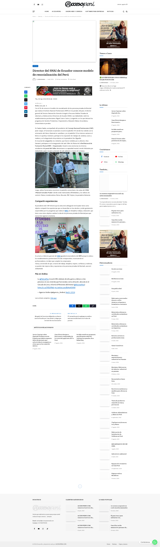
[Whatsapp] (154, 542)
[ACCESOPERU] (80, 4)
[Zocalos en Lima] (105, 271)
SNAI (59, 256)
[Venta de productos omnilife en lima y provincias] (105, 403)
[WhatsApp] (25, 96)
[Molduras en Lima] (105, 281)
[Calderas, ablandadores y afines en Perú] (105, 414)
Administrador (41, 79)
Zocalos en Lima (116, 269)
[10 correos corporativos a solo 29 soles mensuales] (113, 182)
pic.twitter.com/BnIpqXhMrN (65, 287)
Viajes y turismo (123, 544)
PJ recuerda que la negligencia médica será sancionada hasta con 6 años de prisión (79, 318)
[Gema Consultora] (105, 347)
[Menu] (34, 11)
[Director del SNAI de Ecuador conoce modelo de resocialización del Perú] (64, 41)
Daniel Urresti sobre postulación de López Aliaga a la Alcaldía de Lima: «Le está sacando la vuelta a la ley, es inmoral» (119, 140)
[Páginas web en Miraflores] (105, 475)
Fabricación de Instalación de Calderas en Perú (117, 434)
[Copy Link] (25, 115)
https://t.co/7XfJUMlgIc (46, 287)
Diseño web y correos (74, 11)
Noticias (110, 11)
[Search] (126, 11)
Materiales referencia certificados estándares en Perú (119, 314)
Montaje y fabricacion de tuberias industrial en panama (119, 369)
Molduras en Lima (117, 279)
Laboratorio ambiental (119, 454)
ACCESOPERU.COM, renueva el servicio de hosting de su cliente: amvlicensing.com (85, 507)
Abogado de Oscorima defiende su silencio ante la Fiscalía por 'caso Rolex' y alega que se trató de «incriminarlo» (48, 318)
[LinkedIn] (25, 111)
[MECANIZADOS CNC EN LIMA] (105, 446)
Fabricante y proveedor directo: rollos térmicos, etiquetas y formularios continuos (119, 301)
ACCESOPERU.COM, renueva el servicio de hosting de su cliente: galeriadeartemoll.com (85, 517)
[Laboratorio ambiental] (105, 456)
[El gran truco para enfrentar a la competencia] (105, 213)
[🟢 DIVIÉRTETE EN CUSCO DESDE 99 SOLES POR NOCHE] (113, 66)
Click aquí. (53, 298)
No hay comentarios (62, 79)
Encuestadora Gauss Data (118, 380)
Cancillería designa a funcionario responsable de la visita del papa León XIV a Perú (64, 337)
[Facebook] (25, 92)
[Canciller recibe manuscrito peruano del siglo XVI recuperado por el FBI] (105, 222)
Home (47, 11)
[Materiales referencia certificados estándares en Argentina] (105, 326)
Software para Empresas (94, 11)
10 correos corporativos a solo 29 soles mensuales (112, 195)
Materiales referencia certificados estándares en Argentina (119, 326)
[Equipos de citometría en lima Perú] (105, 466)
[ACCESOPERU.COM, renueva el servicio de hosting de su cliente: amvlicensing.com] (71, 508)
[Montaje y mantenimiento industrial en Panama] (105, 357)
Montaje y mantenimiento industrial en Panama (118, 357)
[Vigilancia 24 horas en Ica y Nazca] (105, 424)
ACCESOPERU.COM (61, 544)
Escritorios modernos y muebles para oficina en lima (119, 391)
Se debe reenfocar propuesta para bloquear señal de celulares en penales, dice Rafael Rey (86, 337)
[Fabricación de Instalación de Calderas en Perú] (105, 434)
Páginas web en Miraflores (116, 474)
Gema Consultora (117, 345)
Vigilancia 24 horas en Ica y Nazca (119, 423)
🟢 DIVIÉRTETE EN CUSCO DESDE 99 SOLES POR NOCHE (113, 79)
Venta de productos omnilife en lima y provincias (118, 403)
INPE (66, 211)
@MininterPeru (79, 285)
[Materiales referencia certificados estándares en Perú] (105, 314)
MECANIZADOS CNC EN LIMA (119, 445)
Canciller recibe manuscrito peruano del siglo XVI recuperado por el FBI (118, 221)
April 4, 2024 (70, 292)
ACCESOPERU (56, 11)
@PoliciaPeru (44, 279)
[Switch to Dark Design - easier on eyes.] (123, 11)
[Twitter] (25, 103)
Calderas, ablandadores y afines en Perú (119, 413)
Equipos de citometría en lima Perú (118, 464)
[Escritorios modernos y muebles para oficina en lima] (105, 391)
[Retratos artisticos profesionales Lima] (105, 338)
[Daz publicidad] (105, 290)
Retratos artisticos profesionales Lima (117, 337)
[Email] (25, 99)
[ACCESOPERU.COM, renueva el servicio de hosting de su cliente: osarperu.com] (71, 527)
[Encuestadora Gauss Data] (105, 381)
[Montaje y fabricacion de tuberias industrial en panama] (105, 369)
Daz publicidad (116, 288)
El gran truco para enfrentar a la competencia (117, 212)
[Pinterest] (25, 107)
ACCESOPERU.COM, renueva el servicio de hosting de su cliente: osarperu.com (85, 527)
